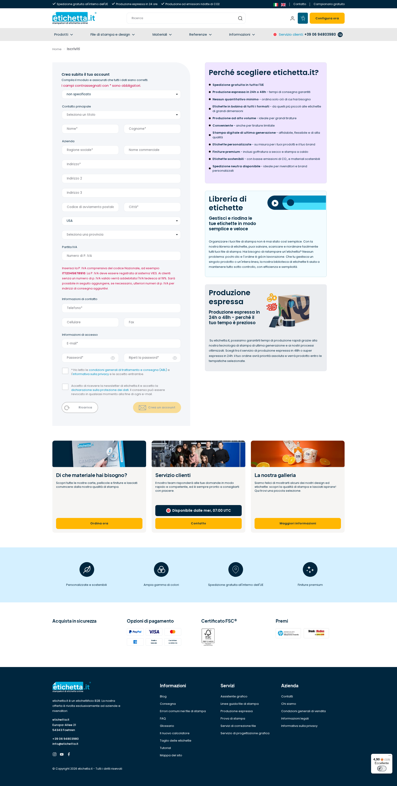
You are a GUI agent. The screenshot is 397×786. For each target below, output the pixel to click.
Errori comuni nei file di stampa (183, 711)
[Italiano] (275, 4)
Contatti (287, 696)
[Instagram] (54, 755)
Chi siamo (288, 704)
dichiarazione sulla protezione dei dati (100, 390)
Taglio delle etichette (175, 740)
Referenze (198, 34)
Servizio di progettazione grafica (245, 733)
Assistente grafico (234, 696)
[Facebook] (69, 755)
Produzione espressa (237, 711)
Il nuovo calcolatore (175, 733)
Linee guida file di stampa (240, 704)
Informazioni (239, 34)
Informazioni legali (295, 718)
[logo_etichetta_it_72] (74, 18)
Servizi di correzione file (238, 726)
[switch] (381, 768)
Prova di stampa (233, 718)
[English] (283, 4)
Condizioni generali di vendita (303, 711)
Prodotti (61, 34)
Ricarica (85, 407)
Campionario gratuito (329, 4)
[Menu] (389, 756)
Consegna (168, 704)
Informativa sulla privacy (299, 726)
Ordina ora (99, 523)
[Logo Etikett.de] (86, 687)
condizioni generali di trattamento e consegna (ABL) (128, 370)
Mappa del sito (171, 755)
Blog (163, 696)
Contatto (299, 4)
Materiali (160, 34)
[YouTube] (62, 755)
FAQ (163, 718)
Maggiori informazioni (298, 523)
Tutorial (165, 748)
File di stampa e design (110, 34)
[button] (186, 18)
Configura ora (327, 18)
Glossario (167, 726)
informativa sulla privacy (91, 374)
